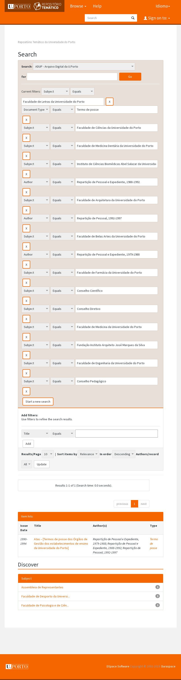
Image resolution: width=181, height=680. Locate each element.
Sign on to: (157, 18)
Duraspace (168, 666)
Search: (26, 66)
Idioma (162, 6)
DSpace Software (118, 666)
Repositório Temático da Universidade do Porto (46, 42)
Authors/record (147, 454)
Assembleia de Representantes (42, 587)
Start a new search (38, 401)
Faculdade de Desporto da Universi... (45, 596)
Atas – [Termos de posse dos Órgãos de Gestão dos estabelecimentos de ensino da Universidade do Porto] (61, 543)
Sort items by (67, 454)
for (23, 77)
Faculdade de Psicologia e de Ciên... (45, 605)
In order (105, 454)
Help (97, 6)
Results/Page (31, 454)
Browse (77, 6)
